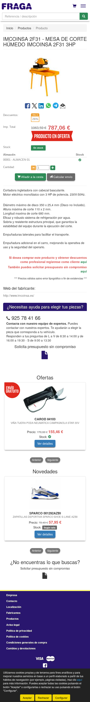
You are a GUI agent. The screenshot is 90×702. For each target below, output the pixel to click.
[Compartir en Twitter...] (34, 106)
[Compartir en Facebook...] (27, 106)
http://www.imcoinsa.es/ (18, 295)
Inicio (9, 28)
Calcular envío (62, 177)
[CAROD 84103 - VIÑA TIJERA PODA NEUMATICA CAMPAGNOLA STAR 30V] (45, 399)
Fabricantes (13, 613)
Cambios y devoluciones (21, 648)
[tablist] (45, 422)
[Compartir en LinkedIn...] (41, 106)
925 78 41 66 (26, 317)
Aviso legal (12, 625)
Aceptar (27, 697)
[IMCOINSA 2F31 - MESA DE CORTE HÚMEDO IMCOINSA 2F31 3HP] (45, 75)
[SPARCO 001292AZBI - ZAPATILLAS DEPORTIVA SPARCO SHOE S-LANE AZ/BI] (45, 493)
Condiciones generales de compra (26, 642)
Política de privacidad (19, 631)
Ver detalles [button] (45, 443)
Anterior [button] (36, 460)
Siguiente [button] (52, 460)
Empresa (11, 595)
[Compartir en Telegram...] (56, 106)
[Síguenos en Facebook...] (45, 666)
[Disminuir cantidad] (33, 167)
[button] (62, 106)
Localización (13, 607)
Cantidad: (9, 167)
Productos (24, 28)
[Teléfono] (8, 317)
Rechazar (43, 697)
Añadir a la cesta (32, 177)
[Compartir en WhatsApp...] (49, 106)
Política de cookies (17, 636)
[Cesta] (74, 6)
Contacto (11, 601)
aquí (84, 262)
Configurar (61, 697)
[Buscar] (84, 16)
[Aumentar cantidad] (52, 167)
